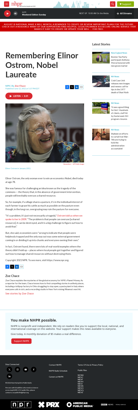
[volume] (15, 14)
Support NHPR (21, 341)
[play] (7, 13)
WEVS (80, 392)
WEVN (80, 386)
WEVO (81, 388)
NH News (115, 76)
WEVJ (80, 384)
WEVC (80, 377)
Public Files (82, 370)
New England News (119, 52)
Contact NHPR (55, 365)
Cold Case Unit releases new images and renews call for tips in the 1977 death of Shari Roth (120, 86)
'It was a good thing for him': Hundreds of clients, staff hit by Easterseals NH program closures (120, 113)
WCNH (81, 375)
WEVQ (81, 390)
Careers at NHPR (56, 377)
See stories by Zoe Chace (19, 293)
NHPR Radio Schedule (58, 371)
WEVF (80, 379)
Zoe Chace (20, 85)
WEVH (80, 382)
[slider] (19, 13)
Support (126, 4)
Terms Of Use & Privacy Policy (90, 365)
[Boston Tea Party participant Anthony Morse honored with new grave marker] (101, 57)
